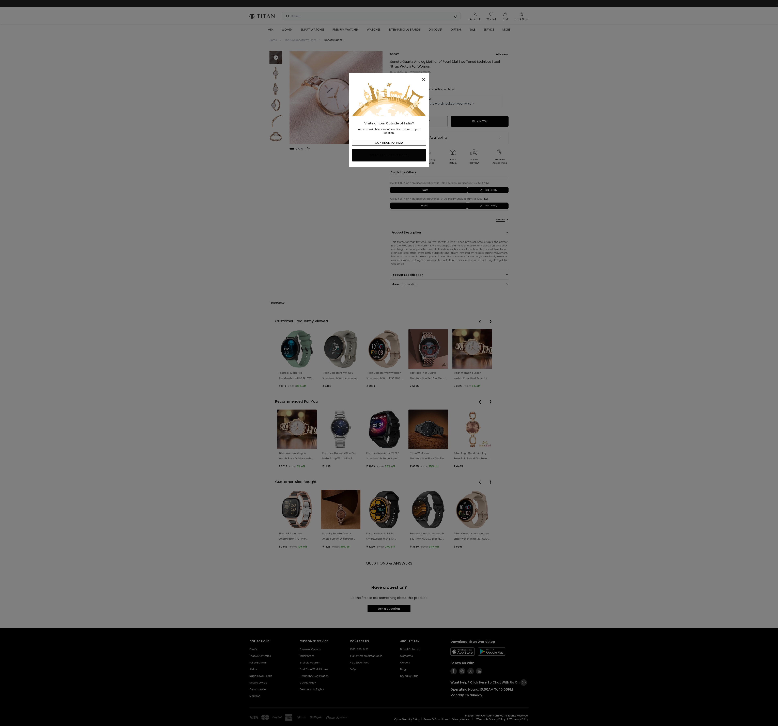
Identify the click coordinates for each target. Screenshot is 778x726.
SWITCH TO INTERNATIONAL (389, 155)
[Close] (389, 77)
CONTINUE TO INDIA (389, 143)
